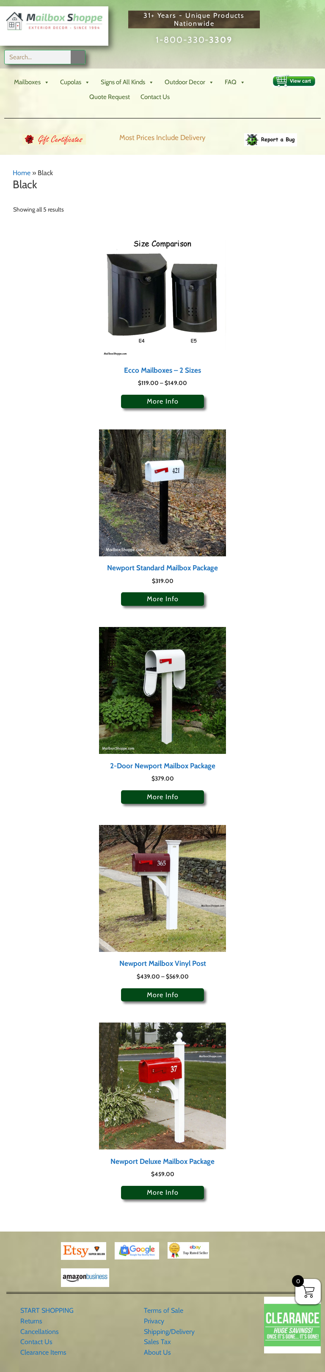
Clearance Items (43, 1352)
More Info (163, 401)
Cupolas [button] (70, 82)
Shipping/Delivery (169, 1332)
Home (21, 173)
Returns (31, 1321)
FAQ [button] (231, 82)
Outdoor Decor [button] (185, 82)
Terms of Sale (163, 1310)
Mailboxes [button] (27, 82)
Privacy (154, 1321)
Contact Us (155, 97)
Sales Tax (157, 1342)
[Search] (78, 57)
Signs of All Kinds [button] (123, 82)
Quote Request (109, 97)
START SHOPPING (47, 1310)
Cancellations (39, 1332)
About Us (157, 1352)
